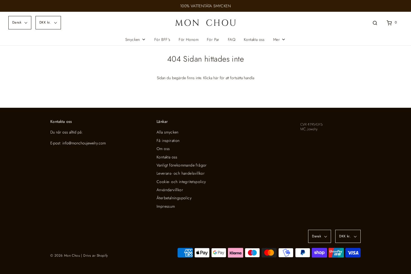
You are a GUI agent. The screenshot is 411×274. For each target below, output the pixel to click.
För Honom (189, 39)
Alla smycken (168, 132)
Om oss (163, 148)
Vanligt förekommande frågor (182, 165)
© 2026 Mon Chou (65, 255)
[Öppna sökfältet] (375, 22)
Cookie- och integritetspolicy (181, 181)
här (216, 78)
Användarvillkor (170, 190)
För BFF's (162, 39)
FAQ (231, 39)
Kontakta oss (254, 39)
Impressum (166, 206)
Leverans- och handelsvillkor (181, 173)
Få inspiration (168, 140)
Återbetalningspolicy (174, 198)
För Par (213, 39)
